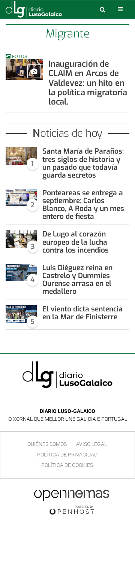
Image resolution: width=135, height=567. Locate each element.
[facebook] (62, 400)
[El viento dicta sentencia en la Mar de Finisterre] (21, 313)
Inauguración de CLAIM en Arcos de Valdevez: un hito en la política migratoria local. (87, 82)
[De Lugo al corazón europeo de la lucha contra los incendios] (21, 238)
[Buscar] (102, 9)
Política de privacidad (67, 455)
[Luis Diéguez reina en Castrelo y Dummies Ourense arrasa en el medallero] (21, 272)
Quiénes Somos (47, 444)
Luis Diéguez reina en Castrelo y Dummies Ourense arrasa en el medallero (77, 279)
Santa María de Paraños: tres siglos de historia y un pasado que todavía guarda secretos (83, 163)
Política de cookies (67, 465)
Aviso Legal (91, 444)
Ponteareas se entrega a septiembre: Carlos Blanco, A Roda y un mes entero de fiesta (83, 204)
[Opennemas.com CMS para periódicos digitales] (71, 502)
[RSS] (85, 400)
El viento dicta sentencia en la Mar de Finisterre (82, 313)
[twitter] (72, 400)
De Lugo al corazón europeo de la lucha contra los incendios (75, 241)
